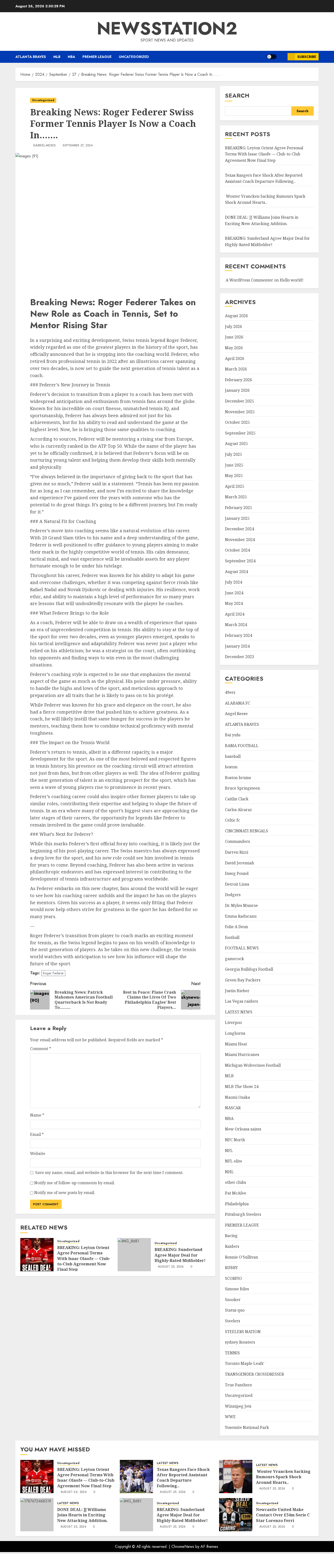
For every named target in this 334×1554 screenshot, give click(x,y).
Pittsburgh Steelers (243, 1214)
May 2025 (234, 475)
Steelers (232, 1321)
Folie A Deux (236, 926)
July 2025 (233, 454)
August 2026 (236, 315)
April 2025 (234, 486)
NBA (71, 56)
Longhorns (235, 1033)
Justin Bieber (237, 990)
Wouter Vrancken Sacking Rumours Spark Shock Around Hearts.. (265, 199)
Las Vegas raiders (241, 1001)
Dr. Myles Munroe (241, 905)
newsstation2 (167, 28)
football (232, 937)
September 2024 (240, 561)
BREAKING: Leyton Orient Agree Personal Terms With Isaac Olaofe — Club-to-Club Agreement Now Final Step (83, 1258)
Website (37, 1153)
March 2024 (236, 624)
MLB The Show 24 (241, 1086)
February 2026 (238, 379)
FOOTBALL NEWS (242, 948)
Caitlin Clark (236, 799)
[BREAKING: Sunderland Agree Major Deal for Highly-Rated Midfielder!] (134, 1254)
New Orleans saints (243, 1129)
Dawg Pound (237, 873)
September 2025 (240, 433)
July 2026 (233, 326)
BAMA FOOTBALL (241, 745)
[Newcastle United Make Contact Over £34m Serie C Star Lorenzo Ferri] (235, 1514)
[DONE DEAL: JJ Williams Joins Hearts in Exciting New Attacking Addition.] (37, 1514)
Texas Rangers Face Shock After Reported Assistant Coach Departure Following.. (183, 1478)
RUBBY (231, 1267)
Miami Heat (236, 1044)
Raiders (232, 1246)
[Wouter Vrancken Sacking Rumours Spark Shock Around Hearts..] (235, 1476)
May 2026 (234, 347)
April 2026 (234, 358)
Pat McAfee (235, 1193)
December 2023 (239, 656)
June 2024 (234, 593)
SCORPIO (233, 1278)
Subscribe (306, 56)
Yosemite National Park (247, 1427)
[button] (282, 57)
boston (231, 767)
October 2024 (237, 550)
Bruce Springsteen (242, 788)
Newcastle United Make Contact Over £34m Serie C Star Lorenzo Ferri (283, 1515)
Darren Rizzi (236, 852)
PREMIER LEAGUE (96, 56)
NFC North (235, 1139)
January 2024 (237, 646)
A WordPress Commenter (249, 280)
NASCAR (233, 1107)
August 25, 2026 (171, 1267)
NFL (229, 1150)
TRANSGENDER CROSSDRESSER (254, 1374)
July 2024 (233, 582)
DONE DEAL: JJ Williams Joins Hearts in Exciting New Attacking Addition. (82, 1515)
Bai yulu (232, 735)
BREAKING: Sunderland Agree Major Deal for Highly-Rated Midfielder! (180, 1255)
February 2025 (238, 507)
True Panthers (238, 1385)
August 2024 (236, 571)
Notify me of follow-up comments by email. (74, 1182)
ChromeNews (182, 1546)
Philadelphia (237, 1203)
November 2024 (240, 539)
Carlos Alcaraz (238, 809)
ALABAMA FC (237, 703)
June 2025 (234, 465)
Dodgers (233, 894)
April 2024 (234, 614)
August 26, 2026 (74, 1492)
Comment (40, 1048)
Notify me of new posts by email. (64, 1192)
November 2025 (240, 411)
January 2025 (237, 518)
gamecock (234, 958)
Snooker (233, 1299)
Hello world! (291, 280)
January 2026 (237, 390)
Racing (231, 1235)
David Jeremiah (239, 863)
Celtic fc (232, 820)
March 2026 (236, 369)
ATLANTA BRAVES (30, 56)
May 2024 (234, 603)
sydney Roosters (240, 1342)
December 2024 (239, 529)
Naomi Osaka (237, 1097)
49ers (230, 692)
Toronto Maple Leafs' (244, 1363)
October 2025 (237, 422)
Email (37, 1134)
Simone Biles (237, 1289)
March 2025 (236, 497)
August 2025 (236, 443)
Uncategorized (134, 56)
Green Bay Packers (242, 980)
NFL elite (233, 1161)
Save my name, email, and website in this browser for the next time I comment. (109, 1172)
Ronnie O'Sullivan (241, 1257)
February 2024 (238, 635)
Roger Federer (53, 973)
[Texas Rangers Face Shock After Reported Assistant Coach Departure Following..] (136, 1476)
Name (37, 1115)
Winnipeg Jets (238, 1406)
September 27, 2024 (77, 146)
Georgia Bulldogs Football (249, 969)
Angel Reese (236, 713)
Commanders (237, 841)
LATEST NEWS (238, 1012)
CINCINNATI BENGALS (246, 831)
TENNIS (232, 1353)
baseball (233, 756)
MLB (56, 56)
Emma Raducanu (240, 916)
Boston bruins (238, 777)
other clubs (235, 1182)
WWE (230, 1416)
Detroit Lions (237, 884)
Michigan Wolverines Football (253, 1065)
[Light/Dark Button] (272, 56)
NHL (229, 1171)
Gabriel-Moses (44, 146)
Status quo (235, 1310)
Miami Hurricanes (242, 1054)
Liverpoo (233, 1022)
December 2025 (239, 401)
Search (237, 95)
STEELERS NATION (243, 1331)
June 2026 (234, 337)
